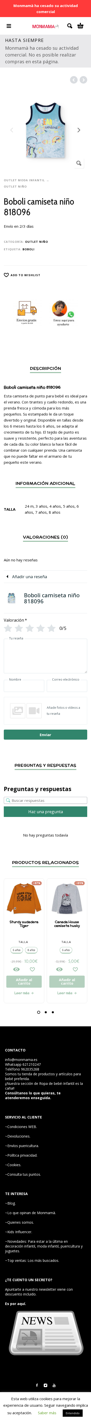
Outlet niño (15, 186)
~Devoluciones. (17, 1136)
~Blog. (10, 1203)
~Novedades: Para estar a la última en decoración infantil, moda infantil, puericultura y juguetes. (44, 1246)
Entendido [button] (73, 1413)
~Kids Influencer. (18, 1231)
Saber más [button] (47, 1412)
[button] (38, 1012)
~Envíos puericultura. (22, 1145)
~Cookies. (13, 1164)
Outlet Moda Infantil (24, 180)
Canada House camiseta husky (67, 924)
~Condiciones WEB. (21, 1126)
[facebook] (37, 1385)
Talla (23, 942)
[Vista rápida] (16, 969)
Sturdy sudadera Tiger (24, 924)
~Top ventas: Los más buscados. (32, 1260)
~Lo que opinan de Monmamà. (30, 1212)
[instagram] (45, 1385)
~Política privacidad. (21, 1155)
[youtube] (54, 1385)
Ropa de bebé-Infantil (56, 1083)
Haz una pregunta (45, 811)
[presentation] (12, 130)
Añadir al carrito (24, 981)
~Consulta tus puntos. (23, 1174)
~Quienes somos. (19, 1222)
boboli (28, 249)
